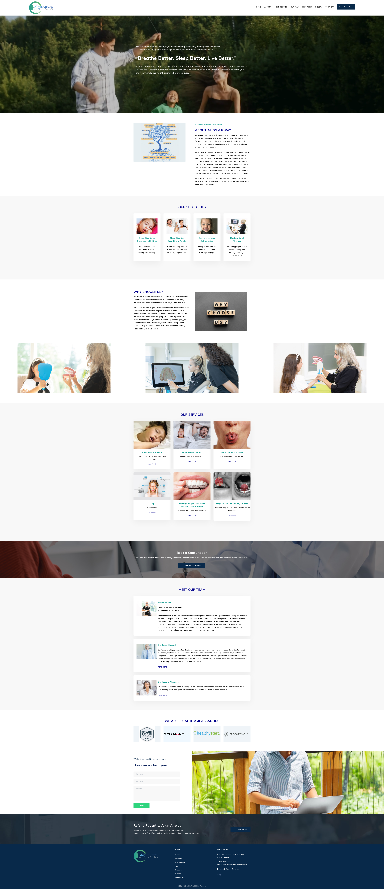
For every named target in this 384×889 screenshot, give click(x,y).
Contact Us (179, 877)
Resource (178, 870)
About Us (178, 859)
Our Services (180, 862)
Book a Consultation (346, 7)
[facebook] (217, 875)
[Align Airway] (41, 8)
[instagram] (220, 875)
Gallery (178, 874)
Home (177, 855)
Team (177, 866)
